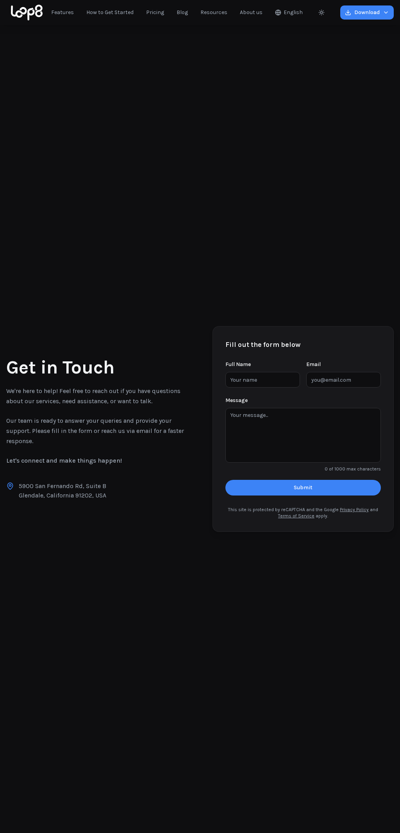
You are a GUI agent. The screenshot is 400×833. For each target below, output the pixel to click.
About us (251, 12)
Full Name (238, 364)
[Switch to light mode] (321, 12)
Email (313, 364)
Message (236, 400)
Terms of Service (296, 516)
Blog (182, 12)
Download (367, 12)
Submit (303, 487)
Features (62, 12)
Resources (213, 12)
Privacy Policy (354, 509)
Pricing (155, 12)
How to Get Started (110, 12)
